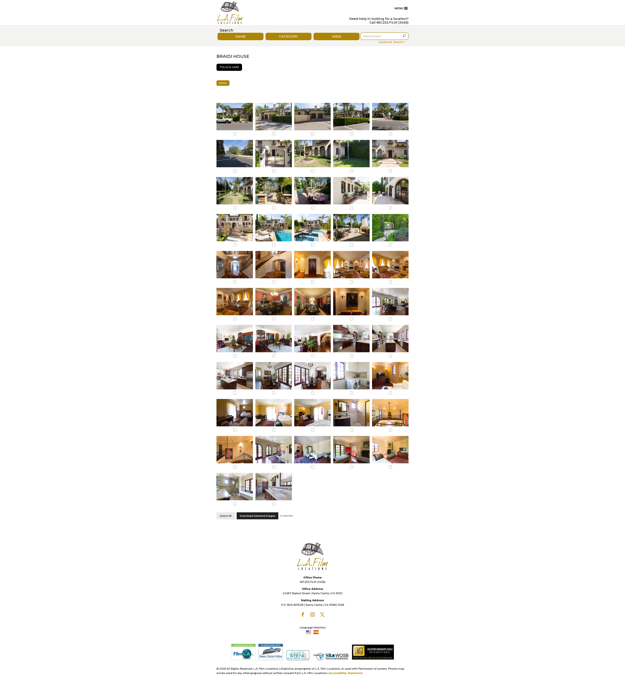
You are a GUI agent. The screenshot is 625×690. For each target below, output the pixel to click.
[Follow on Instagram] (312, 614)
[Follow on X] (322, 614)
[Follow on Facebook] (303, 614)
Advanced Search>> (392, 42)
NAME (240, 36)
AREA (336, 36)
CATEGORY (288, 36)
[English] (309, 631)
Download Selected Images (257, 515)
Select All (225, 515)
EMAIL (223, 83)
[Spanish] (316, 631)
